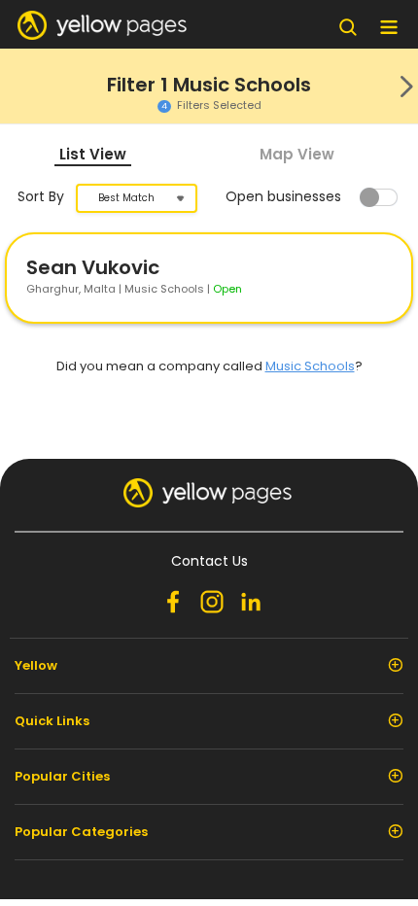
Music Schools (310, 366)
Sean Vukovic (92, 267)
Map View (297, 154)
